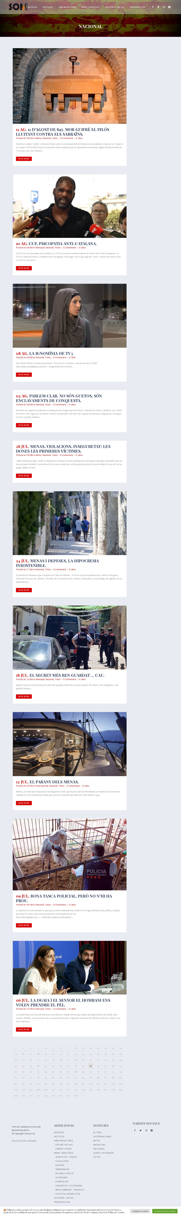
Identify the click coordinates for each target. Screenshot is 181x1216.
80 (53, 1077)
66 (60, 1071)
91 (23, 1083)
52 (68, 1065)
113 (75, 1089)
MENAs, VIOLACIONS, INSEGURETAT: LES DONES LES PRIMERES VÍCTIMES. (63, 449)
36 (61, 1060)
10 (90, 1048)
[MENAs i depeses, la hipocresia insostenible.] (70, 523)
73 (113, 1071)
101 (98, 1083)
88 (113, 1077)
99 (83, 1083)
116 (98, 1089)
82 (68, 1077)
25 (91, 1054)
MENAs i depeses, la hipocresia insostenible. (57, 563)
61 (23, 1071)
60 (15, 1071)
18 (38, 1054)
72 (105, 1071)
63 (38, 1071)
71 (98, 1071)
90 (15, 1083)
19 (46, 1054)
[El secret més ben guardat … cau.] (70, 638)
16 (23, 1054)
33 (38, 1060)
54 (83, 1065)
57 (106, 1065)
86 (98, 1077)
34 (46, 1060)
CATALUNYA (62, 1161)
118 (113, 1089)
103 (113, 1083)
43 (113, 1060)
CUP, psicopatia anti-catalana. (63, 243)
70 (90, 1071)
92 (30, 1083)
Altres (38, 138)
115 (90, 1089)
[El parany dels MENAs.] (70, 744)
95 (53, 1083)
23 (76, 1054)
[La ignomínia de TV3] (70, 316)
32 (31, 1060)
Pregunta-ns (62, 1202)
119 (120, 1089)
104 (121, 1083)
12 (106, 1048)
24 (83, 1054)
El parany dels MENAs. (54, 781)
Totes (55, 138)
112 (68, 1089)
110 (53, 1089)
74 (120, 1071)
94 (45, 1083)
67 (68, 1071)
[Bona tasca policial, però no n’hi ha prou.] (70, 854)
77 (31, 1077)
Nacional (47, 138)
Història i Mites (64, 1198)
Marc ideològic (64, 1152)
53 (76, 1065)
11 (98, 1048)
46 (23, 1065)
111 (60, 1089)
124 (45, 1095)
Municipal (40, 247)
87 (105, 1077)
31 (23, 1060)
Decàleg (59, 1132)
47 (31, 1065)
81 (61, 1077)
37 (68, 1060)
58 (113, 1065)
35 (53, 1060)
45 (16, 1065)
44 (120, 1060)
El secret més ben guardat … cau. (67, 675)
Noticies (59, 1136)
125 (53, 1095)
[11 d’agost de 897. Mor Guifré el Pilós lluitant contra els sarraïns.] (70, 86)
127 (68, 1095)
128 (75, 1095)
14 (120, 1048)
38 (75, 1060)
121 (23, 1095)
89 (120, 1077)
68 (75, 1071)
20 (53, 1054)
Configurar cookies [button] (140, 1211)
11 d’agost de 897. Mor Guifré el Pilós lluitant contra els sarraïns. (62, 132)
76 (23, 1077)
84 (83, 1077)
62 (31, 1071)
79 (45, 1077)
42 (105, 1060)
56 (98, 1065)
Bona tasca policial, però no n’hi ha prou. (64, 898)
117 (105, 1089)
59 (120, 1065)
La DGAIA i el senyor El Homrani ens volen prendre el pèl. (63, 1002)
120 (16, 1095)
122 (30, 1095)
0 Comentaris (66, 138)
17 (31, 1054)
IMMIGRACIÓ (62, 1169)
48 (38, 1065)
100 (91, 1083)
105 (16, 1089)
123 (38, 1095)
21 (61, 1054)
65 (53, 1071)
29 (120, 1054)
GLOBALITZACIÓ (64, 1173)
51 (61, 1065)
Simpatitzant (63, 1148)
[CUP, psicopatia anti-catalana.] (70, 206)
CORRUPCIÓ (62, 1181)
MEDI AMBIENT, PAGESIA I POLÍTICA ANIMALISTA (70, 1191)
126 (60, 1095)
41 (98, 1060)
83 (75, 1077)
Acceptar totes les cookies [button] (165, 1211)
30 (15, 1060)
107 (31, 1089)
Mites (96, 1140)
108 (38, 1089)
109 (46, 1089)
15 (16, 1054)
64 (45, 1071)
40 (90, 1060)
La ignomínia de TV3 (51, 353)
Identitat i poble (66, 1157)
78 (38, 1077)
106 (23, 1089)
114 (83, 1089)
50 (53, 1065)
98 (75, 1083)
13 (113, 1048)
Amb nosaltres (63, 1140)
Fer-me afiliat (64, 1144)
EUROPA (59, 1165)
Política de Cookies (24, 1140)
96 (60, 1083)
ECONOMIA (61, 1177)
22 (68, 1054)
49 (45, 1065)
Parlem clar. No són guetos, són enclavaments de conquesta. (59, 398)
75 (16, 1077)
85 (91, 1077)
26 (98, 1054)
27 (105, 1054)
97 (68, 1083)
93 (38, 1083)
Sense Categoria (103, 1152)
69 (83, 1071)
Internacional (42, 785)
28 (113, 1054)
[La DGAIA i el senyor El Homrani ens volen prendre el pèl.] (70, 968)
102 (105, 1083)
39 (83, 1060)
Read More (23, 159)
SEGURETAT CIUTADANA (68, 1185)
